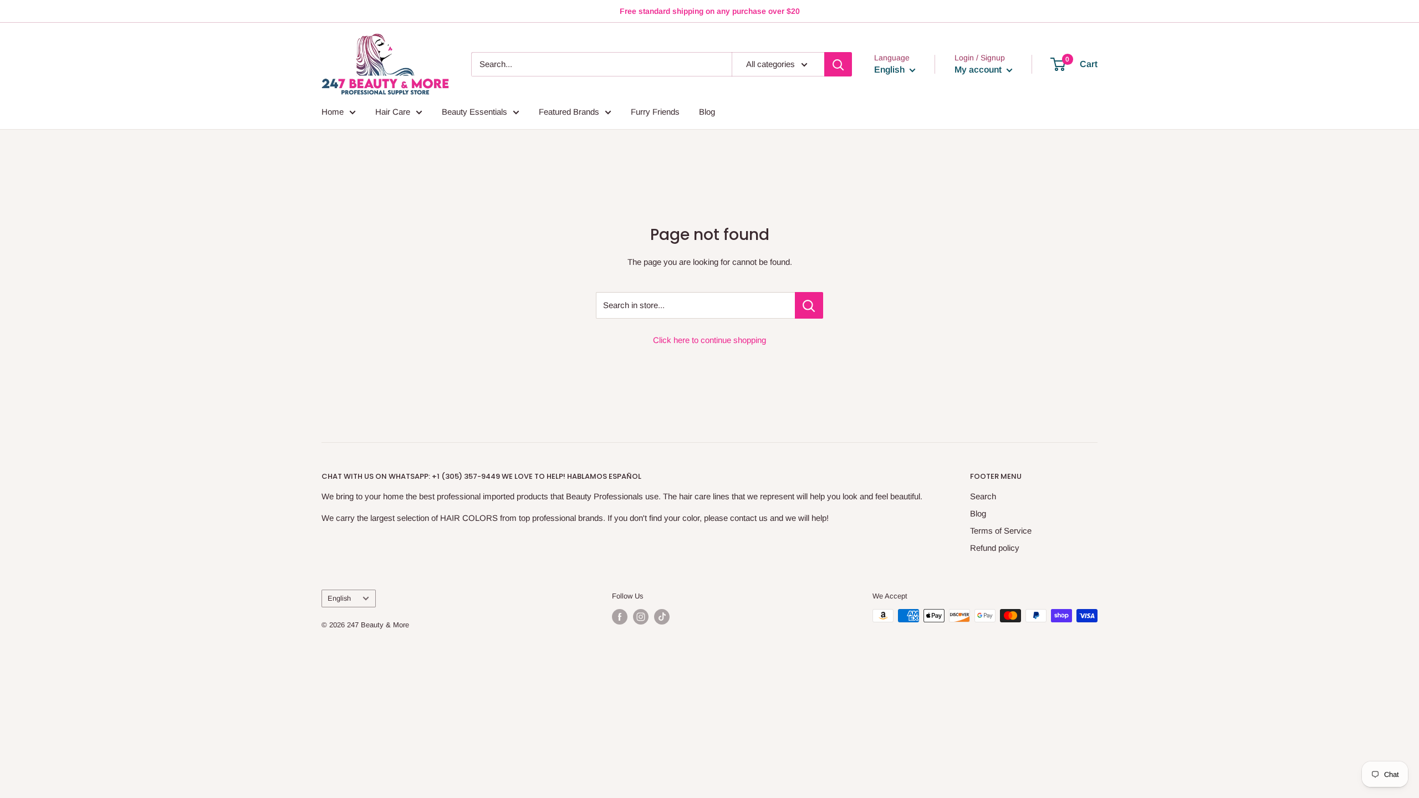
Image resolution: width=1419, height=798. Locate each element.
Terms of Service (1001, 530)
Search (983, 496)
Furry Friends (655, 111)
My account (979, 69)
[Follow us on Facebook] (619, 617)
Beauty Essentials (474, 111)
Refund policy (994, 548)
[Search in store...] (809, 305)
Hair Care (392, 111)
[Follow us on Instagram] (641, 617)
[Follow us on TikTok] (662, 617)
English (339, 598)
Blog (707, 111)
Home (332, 111)
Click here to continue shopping (709, 340)
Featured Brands (569, 111)
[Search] (838, 64)
